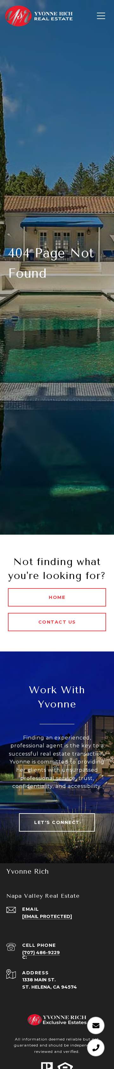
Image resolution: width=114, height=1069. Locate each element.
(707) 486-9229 (41, 952)
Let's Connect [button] (57, 822)
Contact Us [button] (57, 622)
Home (57, 597)
